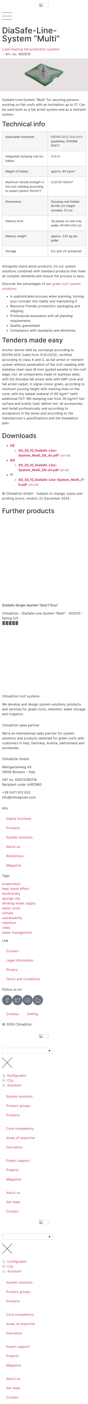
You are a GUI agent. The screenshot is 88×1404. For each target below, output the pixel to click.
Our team (13, 1202)
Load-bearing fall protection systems (31, 49)
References (14, 856)
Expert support (18, 1160)
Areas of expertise (20, 1138)
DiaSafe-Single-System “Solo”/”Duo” (30, 605)
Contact (12, 951)
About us (13, 847)
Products (13, 828)
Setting (32, 1014)
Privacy (12, 970)
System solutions (19, 837)
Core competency (20, 1128)
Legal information (19, 960)
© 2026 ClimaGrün (17, 1024)
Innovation (14, 1147)
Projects (12, 1170)
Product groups (18, 1106)
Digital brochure (18, 819)
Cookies (12, 1014)
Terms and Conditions (23, 979)
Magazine (13, 865)
